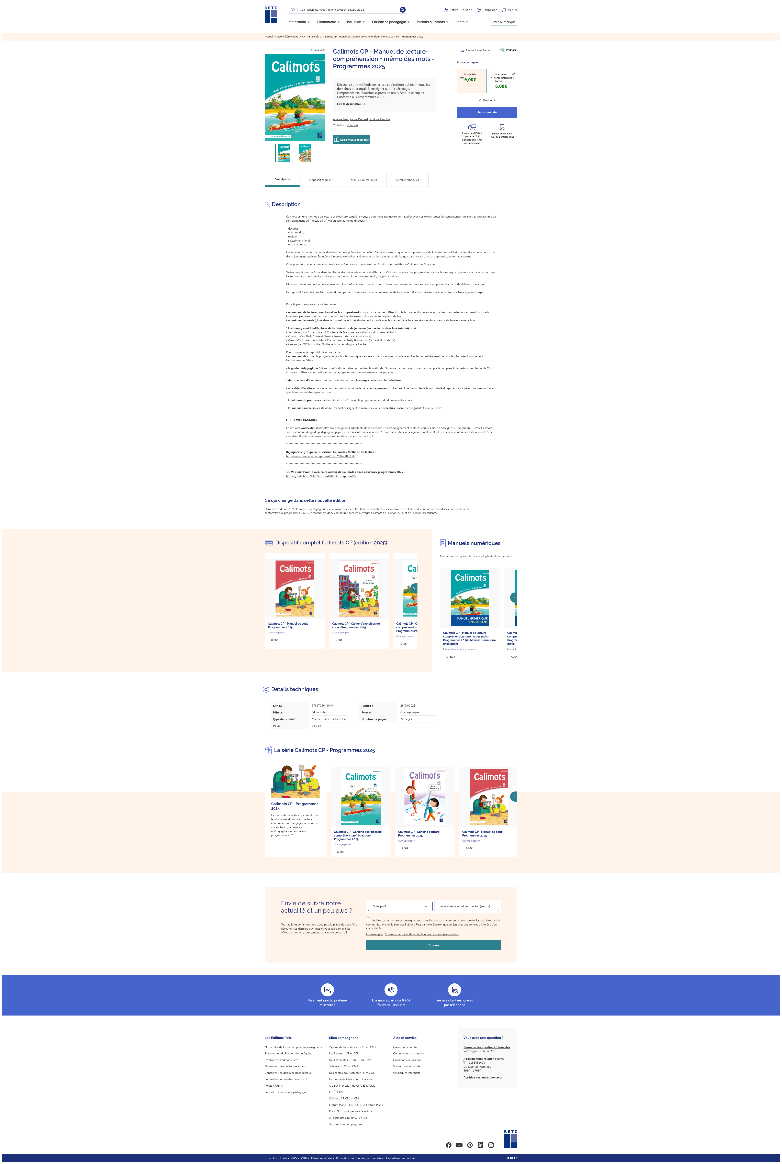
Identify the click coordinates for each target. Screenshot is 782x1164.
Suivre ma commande (406, 1066)
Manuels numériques (364, 180)
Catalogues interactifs (406, 1073)
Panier (512, 10)
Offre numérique (503, 22)
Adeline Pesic (341, 119)
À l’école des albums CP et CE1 (348, 1118)
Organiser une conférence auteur (285, 1066)
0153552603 (477, 1062)
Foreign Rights (274, 1085)
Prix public (470, 74)
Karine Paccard (359, 119)
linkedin (480, 1145)
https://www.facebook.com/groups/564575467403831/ (320, 456)
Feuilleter (319, 50)
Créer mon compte (405, 1047)
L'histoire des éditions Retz (281, 1060)
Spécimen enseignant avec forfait (504, 77)
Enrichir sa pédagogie (389, 22)
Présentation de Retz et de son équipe (288, 1053)
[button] (295, 97)
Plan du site (280, 1158)
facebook (449, 1145)
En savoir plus (374, 934)
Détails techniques (407, 180)
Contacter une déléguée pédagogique (288, 1073)
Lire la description (349, 104)
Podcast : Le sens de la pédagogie (285, 1092)
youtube (459, 1145)
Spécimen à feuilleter (354, 140)
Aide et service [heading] (405, 1038)
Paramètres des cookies (400, 1158)
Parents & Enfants (431, 22)
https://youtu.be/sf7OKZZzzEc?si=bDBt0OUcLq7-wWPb (321, 476)
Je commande (487, 112)
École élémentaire (287, 36)
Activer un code (461, 10)
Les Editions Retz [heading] (278, 1038)
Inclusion (354, 22)
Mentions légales (321, 1158)
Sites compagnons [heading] (343, 1038)
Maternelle (297, 22)
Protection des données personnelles (359, 1158)
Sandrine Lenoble (379, 119)
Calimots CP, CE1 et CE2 (344, 1098)
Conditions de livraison (407, 1060)
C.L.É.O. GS (336, 1092)
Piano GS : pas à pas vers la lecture (350, 1111)
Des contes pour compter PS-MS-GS (352, 1073)
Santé (460, 22)
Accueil (269, 36)
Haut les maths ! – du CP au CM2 (350, 1060)
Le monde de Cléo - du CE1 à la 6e (350, 1079)
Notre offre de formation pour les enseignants (293, 1047)
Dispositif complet (320, 180)
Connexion (490, 10)
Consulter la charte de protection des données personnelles (422, 934)
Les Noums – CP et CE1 (343, 1053)
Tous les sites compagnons (345, 1124)
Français (314, 36)
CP (303, 36)
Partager (511, 50)
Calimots (352, 125)
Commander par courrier (408, 1053)
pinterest (470, 1145)
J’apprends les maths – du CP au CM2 (352, 1047)
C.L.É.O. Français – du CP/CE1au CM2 (352, 1085)
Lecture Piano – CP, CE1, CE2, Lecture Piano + (357, 1105)
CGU (304, 1158)
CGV (294, 1158)
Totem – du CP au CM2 (343, 1066)
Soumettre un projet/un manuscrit (286, 1079)
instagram (491, 1145)
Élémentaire (326, 22)
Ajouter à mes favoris (478, 50)
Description (282, 179)
